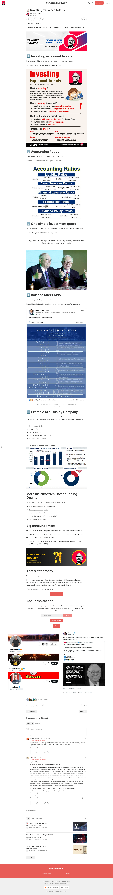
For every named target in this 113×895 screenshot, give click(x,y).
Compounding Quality (36, 13)
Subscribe (99, 3)
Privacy (52, 883)
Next (81, 711)
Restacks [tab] (37, 723)
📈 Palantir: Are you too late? (37, 823)
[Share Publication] (92, 3)
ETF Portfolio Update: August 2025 (39, 835)
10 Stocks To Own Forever (36, 846)
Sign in (108, 3)
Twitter (58, 585)
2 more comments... (31, 810)
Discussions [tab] (39, 818)
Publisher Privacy (65, 881)
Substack (48, 891)
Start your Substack (52, 887)
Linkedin (67, 585)
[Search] (89, 3)
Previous (32, 711)
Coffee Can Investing (32, 848)
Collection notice (64, 883)
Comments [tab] (30, 723)
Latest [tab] (32, 818)
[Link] (24, 56)
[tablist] (33, 723)
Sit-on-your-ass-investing (33, 837)
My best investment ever (37, 519)
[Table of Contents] (2, 447)
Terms (57, 883)
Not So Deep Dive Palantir (33, 825)
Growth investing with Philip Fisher (42, 507)
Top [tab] (28, 818)
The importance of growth (38, 510)
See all (30, 858)
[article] (56, 827)
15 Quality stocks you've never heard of (43, 516)
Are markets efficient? (37, 513)
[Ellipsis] (85, 738)
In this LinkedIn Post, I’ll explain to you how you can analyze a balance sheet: (53, 304)
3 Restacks (45, 699)
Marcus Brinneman (35, 738)
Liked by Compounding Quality (38, 740)
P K (31, 757)
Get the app (64, 887)
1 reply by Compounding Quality (40, 752)
